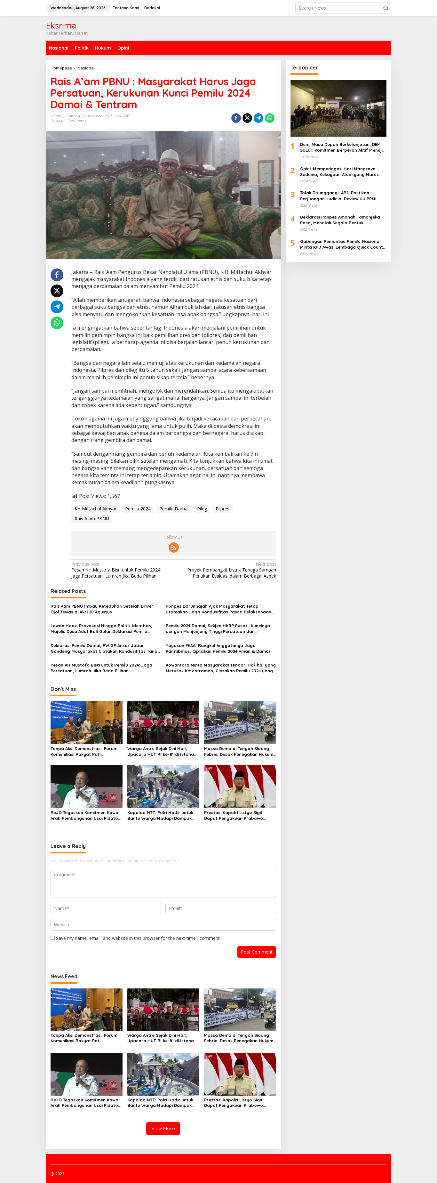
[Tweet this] (247, 118)
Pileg (202, 509)
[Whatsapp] (269, 118)
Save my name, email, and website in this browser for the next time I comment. (138, 938)
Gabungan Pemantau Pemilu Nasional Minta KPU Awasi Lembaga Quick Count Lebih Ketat (341, 244)
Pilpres (222, 509)
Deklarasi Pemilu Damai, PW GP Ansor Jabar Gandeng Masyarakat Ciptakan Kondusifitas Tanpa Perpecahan (105, 648)
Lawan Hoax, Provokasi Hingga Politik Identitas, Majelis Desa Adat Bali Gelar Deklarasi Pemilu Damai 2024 (101, 628)
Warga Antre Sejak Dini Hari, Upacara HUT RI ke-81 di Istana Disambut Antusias (160, 751)
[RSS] (174, 547)
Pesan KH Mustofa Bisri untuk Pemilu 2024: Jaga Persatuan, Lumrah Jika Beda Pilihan (116, 570)
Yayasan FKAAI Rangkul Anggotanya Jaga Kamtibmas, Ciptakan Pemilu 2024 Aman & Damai (218, 648)
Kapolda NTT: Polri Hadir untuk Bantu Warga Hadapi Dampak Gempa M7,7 (160, 815)
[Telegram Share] (258, 118)
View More (163, 1128)
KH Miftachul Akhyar (95, 509)
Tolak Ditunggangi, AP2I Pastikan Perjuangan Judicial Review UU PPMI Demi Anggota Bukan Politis (338, 195)
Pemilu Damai (173, 509)
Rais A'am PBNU (92, 519)
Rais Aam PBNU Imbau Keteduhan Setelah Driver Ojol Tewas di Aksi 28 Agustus (102, 608)
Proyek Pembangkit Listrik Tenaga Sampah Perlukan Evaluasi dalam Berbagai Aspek (231, 570)
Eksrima (61, 25)
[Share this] (236, 118)
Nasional (58, 120)
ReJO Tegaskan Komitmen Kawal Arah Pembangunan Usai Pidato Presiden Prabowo (85, 815)
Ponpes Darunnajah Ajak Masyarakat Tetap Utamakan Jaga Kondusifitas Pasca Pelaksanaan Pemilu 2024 (218, 609)
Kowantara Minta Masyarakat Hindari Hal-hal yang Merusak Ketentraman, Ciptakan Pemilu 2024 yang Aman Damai (221, 668)
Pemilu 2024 (138, 509)
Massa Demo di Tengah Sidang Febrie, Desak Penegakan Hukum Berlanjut (238, 751)
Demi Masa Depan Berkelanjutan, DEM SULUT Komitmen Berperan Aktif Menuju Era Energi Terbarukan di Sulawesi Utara (342, 147)
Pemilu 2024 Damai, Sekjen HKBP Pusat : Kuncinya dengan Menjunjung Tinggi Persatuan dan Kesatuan (218, 628)
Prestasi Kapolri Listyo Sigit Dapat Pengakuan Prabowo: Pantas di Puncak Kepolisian (234, 815)
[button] (385, 8)
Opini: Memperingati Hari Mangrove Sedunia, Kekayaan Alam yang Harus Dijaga (339, 171)
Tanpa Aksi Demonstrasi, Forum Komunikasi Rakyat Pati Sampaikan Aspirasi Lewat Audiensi (84, 751)
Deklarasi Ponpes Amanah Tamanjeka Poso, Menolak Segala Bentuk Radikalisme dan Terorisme (340, 220)
